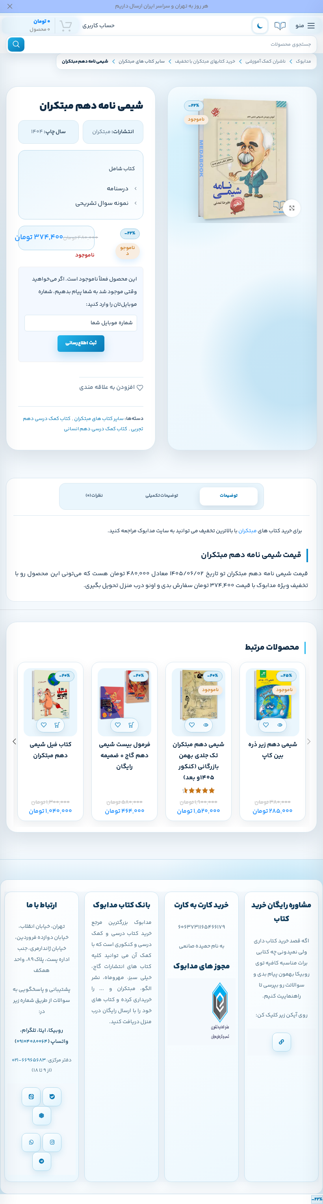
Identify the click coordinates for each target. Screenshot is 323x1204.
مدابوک (303, 61)
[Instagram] (52, 1142)
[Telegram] (41, 1161)
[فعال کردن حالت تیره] (260, 25)
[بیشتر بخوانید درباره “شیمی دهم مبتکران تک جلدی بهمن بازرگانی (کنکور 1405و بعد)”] (205, 725)
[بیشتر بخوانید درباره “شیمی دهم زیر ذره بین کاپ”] (279, 725)
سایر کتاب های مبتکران (142, 61)
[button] (131, 725)
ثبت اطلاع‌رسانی (81, 343)
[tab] (229, 496)
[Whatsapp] (31, 1142)
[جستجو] (16, 44)
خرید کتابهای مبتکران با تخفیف (205, 61)
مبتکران (247, 531)
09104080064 (32, 1042)
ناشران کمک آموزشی (265, 61)
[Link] (281, 1042)
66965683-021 (29, 1060)
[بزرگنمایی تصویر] (292, 208)
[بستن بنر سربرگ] (10, 6)
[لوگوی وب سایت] (280, 26)
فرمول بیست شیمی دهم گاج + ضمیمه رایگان (124, 756)
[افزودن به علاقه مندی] (266, 725)
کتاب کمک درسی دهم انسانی (95, 429)
